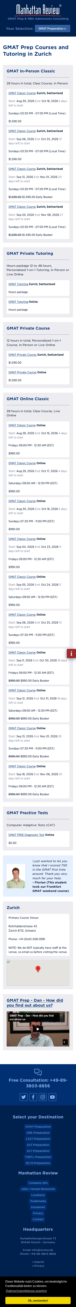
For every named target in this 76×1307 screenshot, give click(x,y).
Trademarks (38, 1201)
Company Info (38, 1182)
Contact (38, 1219)
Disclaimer (38, 1207)
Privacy (38, 1213)
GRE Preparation (38, 1132)
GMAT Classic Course (22, 93)
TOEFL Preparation (38, 1157)
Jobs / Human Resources (38, 1189)
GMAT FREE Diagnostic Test (26, 834)
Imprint (39, 1261)
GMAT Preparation (38, 1126)
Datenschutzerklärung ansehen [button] (26, 1290)
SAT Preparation (38, 1144)
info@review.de (42, 1250)
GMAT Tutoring (18, 284)
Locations (38, 1195)
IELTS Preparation (38, 1163)
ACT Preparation (38, 1150)
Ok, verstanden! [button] (38, 1300)
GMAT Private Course (22, 354)
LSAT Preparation (38, 1138)
